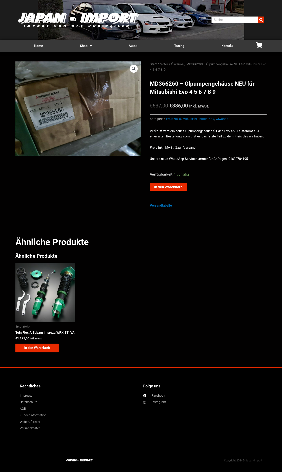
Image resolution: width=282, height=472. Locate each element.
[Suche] (261, 20)
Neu (211, 118)
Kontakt (227, 46)
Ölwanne (177, 64)
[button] (134, 69)
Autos (133, 46)
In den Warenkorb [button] (37, 348)
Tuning (179, 46)
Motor (164, 64)
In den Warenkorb (168, 187)
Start (153, 64)
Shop (83, 46)
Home (38, 46)
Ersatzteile (173, 118)
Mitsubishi (190, 118)
